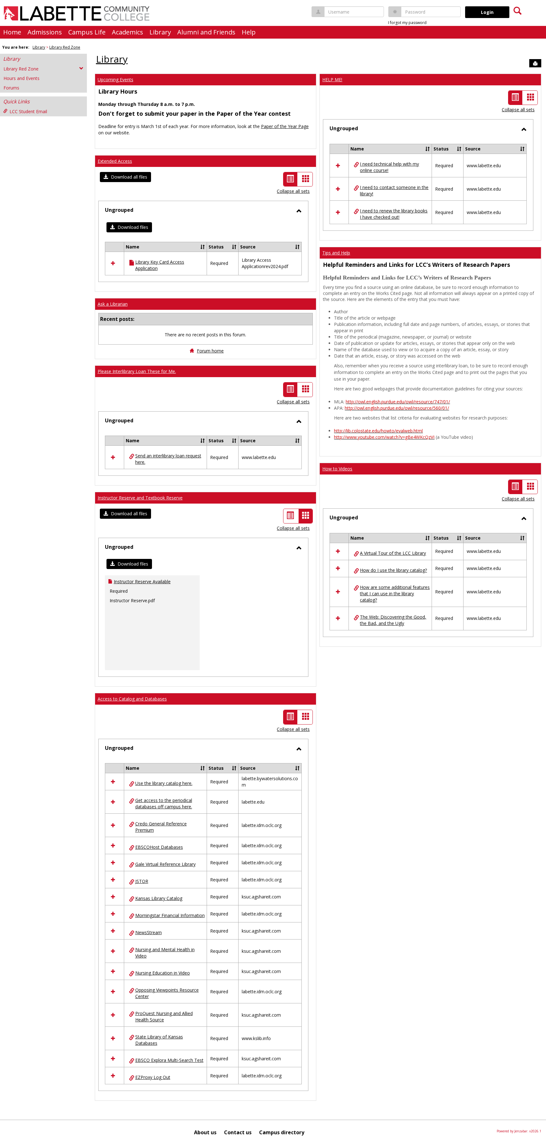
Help (249, 32)
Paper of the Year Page (285, 126)
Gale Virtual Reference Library (165, 864)
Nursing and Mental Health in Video (165, 952)
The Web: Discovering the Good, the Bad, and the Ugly (393, 620)
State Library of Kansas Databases (159, 1040)
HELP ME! (332, 80)
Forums (11, 88)
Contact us (238, 1132)
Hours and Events (21, 78)
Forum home (210, 351)
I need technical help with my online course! (389, 167)
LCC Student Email (28, 111)
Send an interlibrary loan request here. (168, 459)
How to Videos (337, 469)
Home (12, 32)
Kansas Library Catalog (158, 898)
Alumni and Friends (206, 32)
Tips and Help (336, 253)
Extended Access (115, 161)
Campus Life (87, 32)
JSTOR (141, 881)
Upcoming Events (115, 80)
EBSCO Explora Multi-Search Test (169, 1060)
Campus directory (281, 1132)
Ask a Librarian (113, 304)
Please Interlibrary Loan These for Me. (137, 371)
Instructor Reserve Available (142, 582)
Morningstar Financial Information (170, 915)
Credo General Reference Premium (161, 827)
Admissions (44, 32)
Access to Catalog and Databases (132, 699)
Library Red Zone (64, 47)
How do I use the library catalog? (393, 570)
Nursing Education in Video (162, 973)
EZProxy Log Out (152, 1077)
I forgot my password (407, 22)
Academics (127, 32)
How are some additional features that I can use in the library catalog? (395, 593)
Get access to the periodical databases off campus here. (163, 803)
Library (160, 32)
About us (205, 1132)
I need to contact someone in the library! (394, 190)
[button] (125, 177)
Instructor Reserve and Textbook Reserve (140, 498)
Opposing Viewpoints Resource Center (167, 993)
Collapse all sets (293, 191)
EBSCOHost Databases (159, 847)
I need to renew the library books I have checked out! (394, 214)
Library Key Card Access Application (159, 265)
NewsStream (148, 932)
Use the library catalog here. (163, 783)
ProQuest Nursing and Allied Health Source (164, 1016)
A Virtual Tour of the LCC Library (393, 553)
